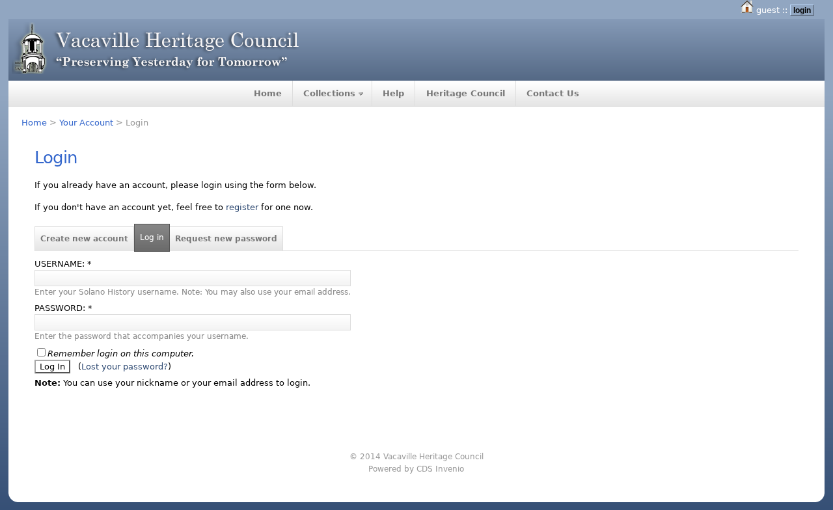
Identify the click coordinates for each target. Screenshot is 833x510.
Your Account (86, 123)
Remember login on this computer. (121, 353)
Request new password (226, 238)
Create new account (84, 238)
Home (268, 93)
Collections (329, 93)
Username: (63, 264)
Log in (152, 237)
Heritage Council (465, 93)
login (802, 10)
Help (393, 93)
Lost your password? (124, 366)
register (242, 207)
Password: (63, 308)
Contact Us (552, 93)
